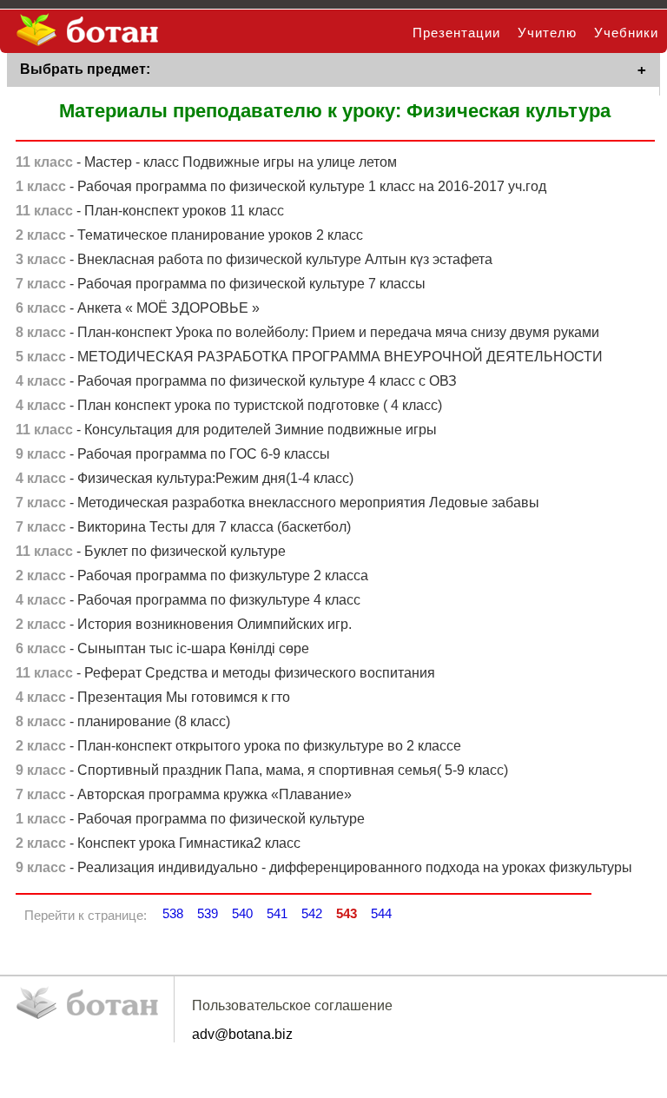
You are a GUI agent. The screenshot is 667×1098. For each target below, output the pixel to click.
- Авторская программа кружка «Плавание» (184, 794)
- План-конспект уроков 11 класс (150, 210)
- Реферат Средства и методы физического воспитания (225, 672)
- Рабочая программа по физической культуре (190, 818)
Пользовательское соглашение (292, 1005)
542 (311, 913)
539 (207, 913)
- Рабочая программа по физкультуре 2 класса (192, 575)
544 (381, 913)
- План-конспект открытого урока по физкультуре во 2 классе (238, 745)
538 (172, 913)
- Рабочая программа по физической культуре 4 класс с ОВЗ (236, 381)
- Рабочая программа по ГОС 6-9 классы (173, 453)
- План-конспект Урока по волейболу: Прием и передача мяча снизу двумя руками (307, 332)
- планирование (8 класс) (123, 721)
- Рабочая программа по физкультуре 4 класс (188, 599)
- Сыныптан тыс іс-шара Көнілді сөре (162, 648)
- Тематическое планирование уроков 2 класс (189, 235)
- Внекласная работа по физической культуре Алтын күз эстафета (254, 259)
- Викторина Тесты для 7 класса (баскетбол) (183, 526)
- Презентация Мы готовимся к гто (153, 697)
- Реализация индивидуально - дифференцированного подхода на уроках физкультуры (324, 867)
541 (277, 913)
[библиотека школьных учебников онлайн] (82, 31)
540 (242, 913)
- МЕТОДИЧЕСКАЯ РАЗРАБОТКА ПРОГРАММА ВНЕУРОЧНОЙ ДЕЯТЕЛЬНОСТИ (309, 356)
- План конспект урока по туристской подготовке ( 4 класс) (229, 405)
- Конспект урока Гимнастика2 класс (158, 843)
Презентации (456, 32)
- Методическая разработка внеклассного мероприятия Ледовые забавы (277, 502)
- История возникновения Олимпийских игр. (184, 624)
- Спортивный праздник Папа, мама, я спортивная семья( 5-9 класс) (262, 770)
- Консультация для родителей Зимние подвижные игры (226, 429)
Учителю (547, 32)
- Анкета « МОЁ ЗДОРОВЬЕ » (138, 308)
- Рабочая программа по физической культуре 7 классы (221, 283)
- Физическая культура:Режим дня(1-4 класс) (184, 478)
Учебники (626, 32)
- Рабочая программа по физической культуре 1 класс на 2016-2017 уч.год (281, 186)
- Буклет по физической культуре (151, 551)
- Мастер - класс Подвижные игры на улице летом (206, 162)
